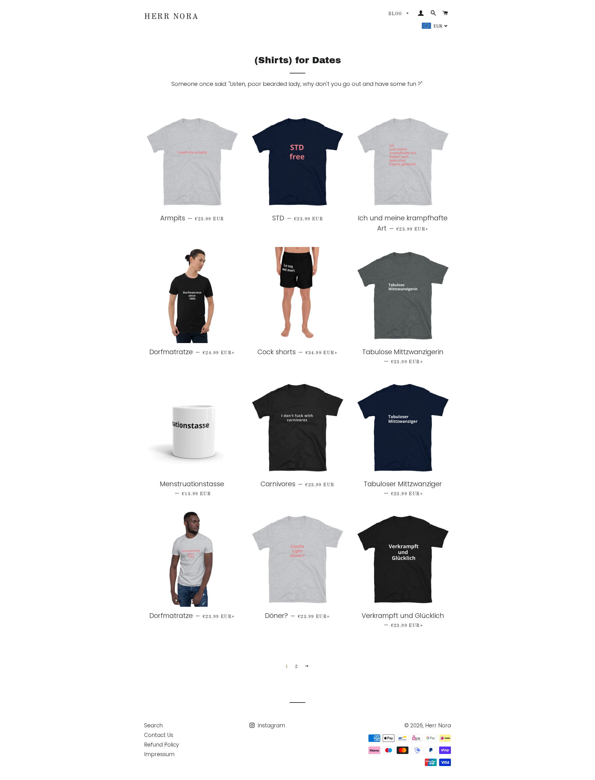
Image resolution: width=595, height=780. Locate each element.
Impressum (159, 754)
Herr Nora (171, 17)
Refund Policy (161, 744)
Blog (396, 14)
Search (153, 725)
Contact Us (158, 735)
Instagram (270, 725)
